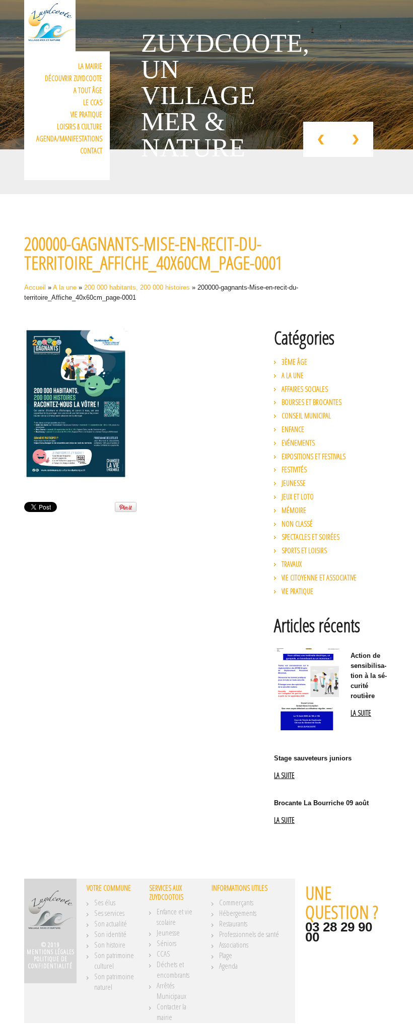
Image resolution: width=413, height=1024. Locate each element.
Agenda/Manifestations (69, 138)
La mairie (90, 66)
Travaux (292, 564)
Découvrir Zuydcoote (73, 78)
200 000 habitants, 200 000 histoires (137, 287)
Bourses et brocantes (311, 402)
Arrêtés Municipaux (171, 990)
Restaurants (233, 923)
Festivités (294, 469)
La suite (361, 713)
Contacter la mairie (171, 1011)
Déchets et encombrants (173, 969)
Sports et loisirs (304, 550)
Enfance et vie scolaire (174, 916)
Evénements (298, 443)
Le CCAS (92, 102)
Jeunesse (294, 483)
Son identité (110, 934)
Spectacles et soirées (310, 537)
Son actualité (110, 923)
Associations (233, 945)
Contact (91, 150)
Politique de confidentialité (50, 962)
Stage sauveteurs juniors (313, 758)
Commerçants (236, 902)
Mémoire (294, 510)
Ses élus (104, 902)
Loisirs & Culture (79, 126)
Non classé (297, 524)
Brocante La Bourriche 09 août (321, 803)
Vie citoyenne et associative (319, 577)
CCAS (163, 954)
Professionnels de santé (249, 934)
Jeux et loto (298, 496)
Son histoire (109, 945)
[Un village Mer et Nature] (50, 913)
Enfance (293, 429)
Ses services (109, 913)
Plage (225, 955)
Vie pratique (86, 114)
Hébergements (237, 913)
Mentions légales (51, 952)
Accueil (35, 287)
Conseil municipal (306, 415)
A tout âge (88, 90)
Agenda (228, 966)
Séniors (166, 943)
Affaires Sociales (305, 389)
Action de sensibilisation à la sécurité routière (369, 676)
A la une (65, 287)
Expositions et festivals (314, 456)
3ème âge (294, 362)
